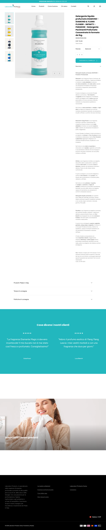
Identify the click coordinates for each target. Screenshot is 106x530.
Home (33, 6)
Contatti (73, 6)
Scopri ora (8, 443)
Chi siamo (64, 6)
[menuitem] (9, 18)
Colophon (73, 490)
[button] (88, 6)
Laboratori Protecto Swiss (16, 525)
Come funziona (53, 6)
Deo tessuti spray (43, 497)
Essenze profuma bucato (45, 490)
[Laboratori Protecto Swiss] (12, 6)
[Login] (94, 6)
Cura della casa (42, 493)
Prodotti (41, 6)
